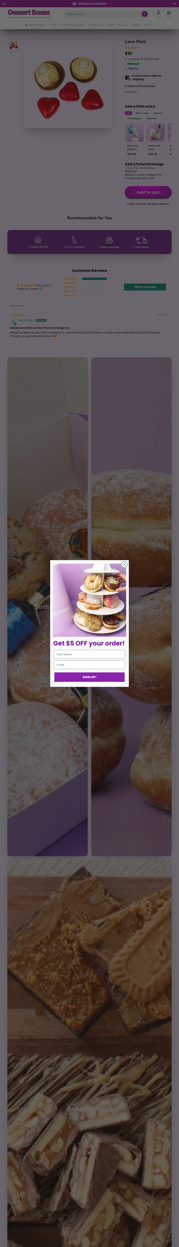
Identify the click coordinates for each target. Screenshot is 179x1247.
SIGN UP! (89, 677)
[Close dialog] (124, 565)
